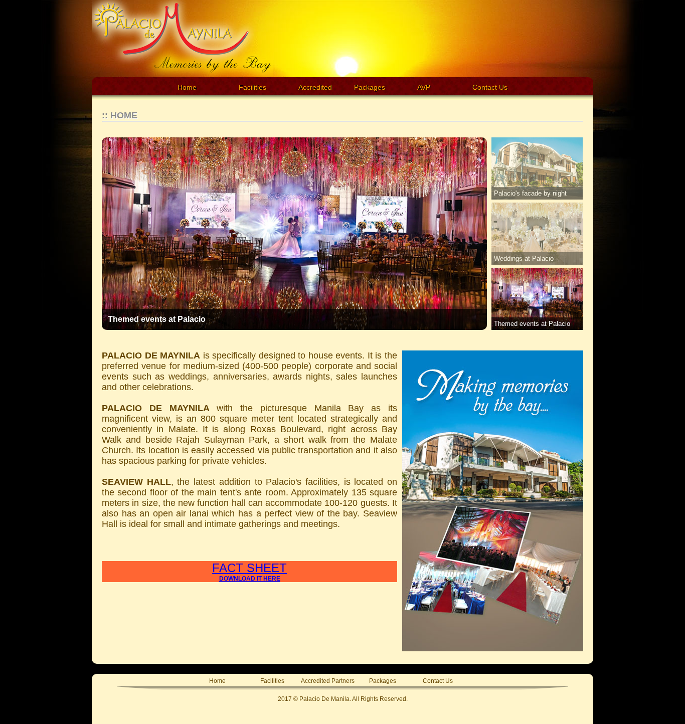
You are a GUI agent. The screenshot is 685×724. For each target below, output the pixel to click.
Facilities (252, 87)
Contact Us (489, 87)
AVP (423, 87)
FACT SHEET (249, 571)
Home (187, 87)
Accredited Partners (328, 681)
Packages (382, 681)
